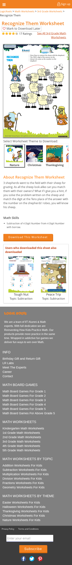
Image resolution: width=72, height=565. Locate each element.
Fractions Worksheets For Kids (23, 483)
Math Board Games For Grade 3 (24, 400)
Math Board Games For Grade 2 (24, 395)
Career (7, 372)
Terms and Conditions (28, 528)
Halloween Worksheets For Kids (24, 507)
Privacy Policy (8, 528)
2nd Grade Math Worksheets (22, 437)
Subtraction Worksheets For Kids (25, 470)
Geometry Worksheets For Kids (24, 487)
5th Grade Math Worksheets (21, 450)
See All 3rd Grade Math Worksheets (51, 35)
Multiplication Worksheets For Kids (26, 474)
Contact (8, 376)
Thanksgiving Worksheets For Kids (26, 511)
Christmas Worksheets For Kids (24, 515)
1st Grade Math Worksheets (21, 432)
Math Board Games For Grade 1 (24, 391)
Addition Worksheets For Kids (22, 465)
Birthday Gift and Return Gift (21, 358)
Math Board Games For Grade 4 (24, 404)
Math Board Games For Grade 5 (24, 409)
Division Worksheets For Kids (22, 478)
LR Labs (8, 363)
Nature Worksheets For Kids (21, 520)
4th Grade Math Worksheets (21, 446)
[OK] (3, 33)
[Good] (5, 33)
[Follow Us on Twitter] (31, 558)
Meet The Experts (14, 367)
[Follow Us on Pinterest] (40, 558)
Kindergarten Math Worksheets (23, 428)
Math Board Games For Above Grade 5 (29, 413)
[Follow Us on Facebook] (23, 558)
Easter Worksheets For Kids (21, 502)
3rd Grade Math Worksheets (21, 441)
